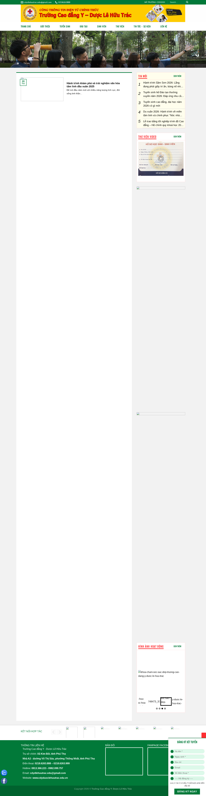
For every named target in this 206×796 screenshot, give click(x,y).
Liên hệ (163, 26)
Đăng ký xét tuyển (203, 735)
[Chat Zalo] (5, 774)
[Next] (59, 732)
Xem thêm (177, 76)
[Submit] (187, 2)
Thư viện (120, 26)
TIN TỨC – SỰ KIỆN (142, 26)
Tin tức (27, 63)
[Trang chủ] (17, 63)
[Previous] (53, 732)
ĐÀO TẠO (83, 26)
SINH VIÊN (101, 26)
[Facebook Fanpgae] (5, 782)
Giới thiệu (45, 26)
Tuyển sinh (65, 26)
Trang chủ (26, 26)
